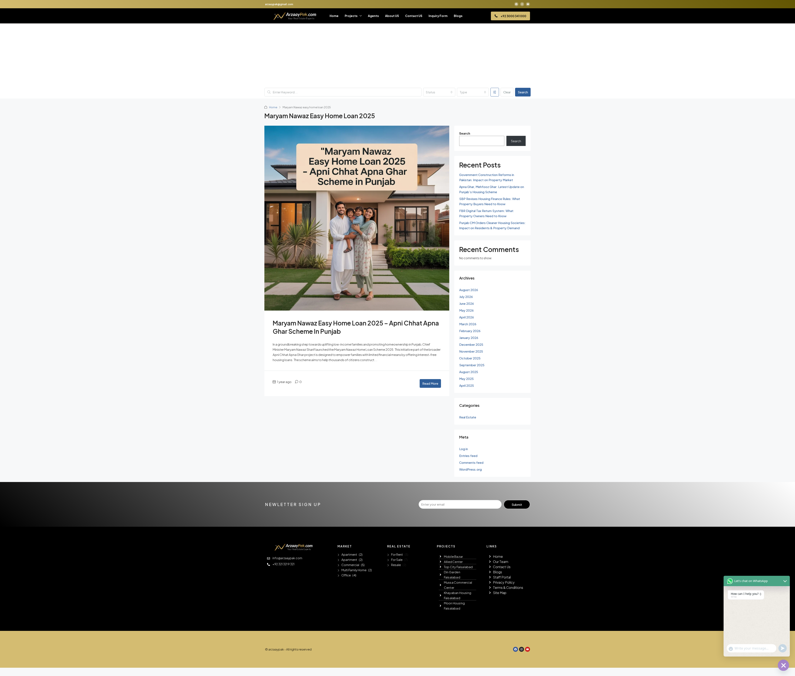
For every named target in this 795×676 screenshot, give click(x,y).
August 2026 (468, 290)
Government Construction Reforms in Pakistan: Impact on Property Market (486, 177)
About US (392, 16)
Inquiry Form (438, 16)
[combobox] (439, 92)
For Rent (397, 554)
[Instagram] (522, 4)
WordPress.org (470, 469)
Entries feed (468, 456)
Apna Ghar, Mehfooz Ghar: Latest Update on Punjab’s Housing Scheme (491, 189)
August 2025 (468, 372)
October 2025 (470, 358)
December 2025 (471, 344)
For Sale (396, 560)
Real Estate (467, 417)
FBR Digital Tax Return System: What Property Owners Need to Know (486, 213)
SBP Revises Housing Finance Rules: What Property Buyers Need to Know (489, 201)
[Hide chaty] (783, 665)
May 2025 (466, 379)
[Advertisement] (397, 57)
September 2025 (471, 365)
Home (334, 16)
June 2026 (466, 303)
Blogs (458, 16)
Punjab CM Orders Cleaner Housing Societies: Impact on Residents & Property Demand (492, 225)
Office (346, 575)
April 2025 (466, 385)
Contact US (413, 16)
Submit (517, 504)
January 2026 (468, 338)
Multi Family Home (353, 570)
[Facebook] (516, 4)
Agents (373, 16)
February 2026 (470, 331)
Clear (507, 92)
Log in (463, 449)
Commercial (350, 565)
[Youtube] (528, 4)
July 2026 (466, 297)
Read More (430, 383)
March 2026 (467, 324)
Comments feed (471, 462)
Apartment (349, 554)
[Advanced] (494, 92)
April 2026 (466, 317)
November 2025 (471, 351)
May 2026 (466, 310)
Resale (396, 565)
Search (523, 92)
